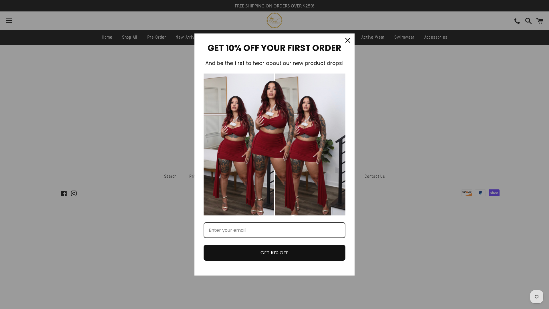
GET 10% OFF (274, 252)
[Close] (348, 40)
